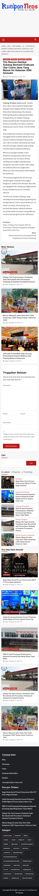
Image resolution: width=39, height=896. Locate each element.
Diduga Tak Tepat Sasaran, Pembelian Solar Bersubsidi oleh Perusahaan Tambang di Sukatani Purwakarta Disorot (19, 279)
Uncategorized (21, 310)
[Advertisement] (19, 25)
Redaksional (21, 59)
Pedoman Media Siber (10, 773)
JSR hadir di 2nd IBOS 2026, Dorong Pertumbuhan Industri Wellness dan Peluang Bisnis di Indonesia (17, 356)
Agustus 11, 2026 (15, 284)
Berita (26, 835)
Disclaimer (6, 764)
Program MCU (15, 869)
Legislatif (16, 848)
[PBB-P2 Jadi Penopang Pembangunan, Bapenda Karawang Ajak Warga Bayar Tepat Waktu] (7, 510)
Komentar (7, 385)
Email (23, 414)
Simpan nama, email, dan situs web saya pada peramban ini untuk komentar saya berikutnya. (19, 436)
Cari (3, 455)
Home (4, 769)
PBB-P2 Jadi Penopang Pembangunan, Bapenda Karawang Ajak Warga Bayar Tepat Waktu (19, 656)
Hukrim (5, 844)
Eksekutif (21, 840)
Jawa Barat (14, 844)
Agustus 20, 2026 (15, 621)
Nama (6, 414)
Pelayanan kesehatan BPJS (11, 861)
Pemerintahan (25, 492)
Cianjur (5, 840)
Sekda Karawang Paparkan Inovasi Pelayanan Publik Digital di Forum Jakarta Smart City (18, 800)
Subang (29, 59)
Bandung (18, 835)
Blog (3, 760)
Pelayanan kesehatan (10, 856)
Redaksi (5, 778)
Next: (22, 235)
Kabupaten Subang (27, 844)
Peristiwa (13, 59)
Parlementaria (17, 852)
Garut (29, 840)
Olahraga (6, 852)
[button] (3, 39)
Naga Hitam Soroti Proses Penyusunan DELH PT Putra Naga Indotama (26, 483)
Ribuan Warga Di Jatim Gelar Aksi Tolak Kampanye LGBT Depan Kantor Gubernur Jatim (19, 318)
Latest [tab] (6, 472)
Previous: (19, 226)
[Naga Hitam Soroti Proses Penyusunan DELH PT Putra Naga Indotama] (7, 482)
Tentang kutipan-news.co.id (12, 782)
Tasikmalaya (15, 878)
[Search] (35, 39)
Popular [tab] (16, 472)
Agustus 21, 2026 (15, 584)
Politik (5, 869)
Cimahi (13, 840)
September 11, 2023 (16, 76)
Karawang (18, 492)
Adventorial (7, 835)
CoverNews (30, 890)
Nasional (6, 310)
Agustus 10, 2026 (15, 322)
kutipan (7, 76)
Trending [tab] (27, 472)
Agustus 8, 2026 (15, 361)
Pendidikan (7, 59)
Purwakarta (13, 272)
